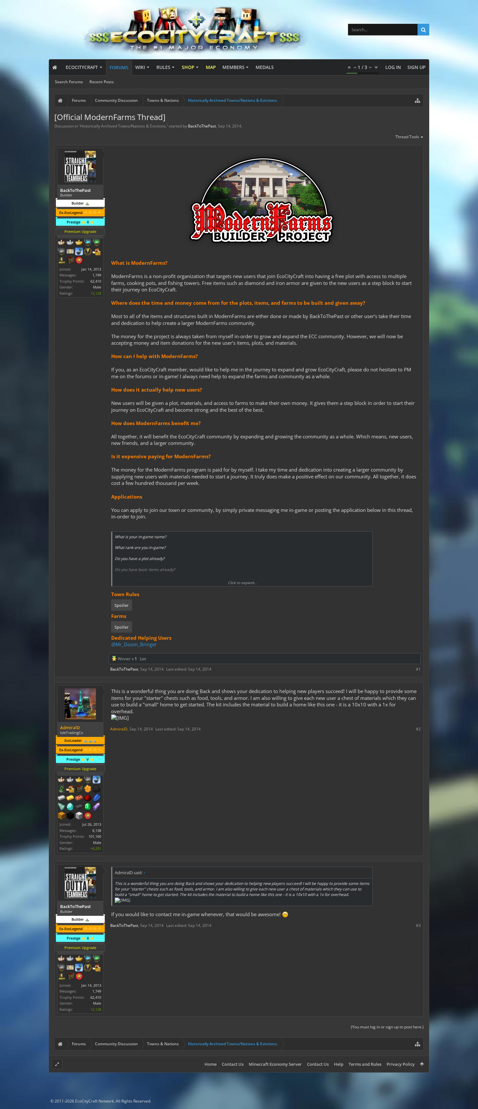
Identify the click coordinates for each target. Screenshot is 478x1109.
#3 (418, 925)
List (143, 658)
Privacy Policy (401, 1064)
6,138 (96, 830)
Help (338, 1064)
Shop (188, 67)
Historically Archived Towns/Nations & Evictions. (123, 126)
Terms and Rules (365, 1064)
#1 (418, 669)
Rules (163, 67)
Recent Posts (101, 82)
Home (211, 1064)
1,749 (96, 275)
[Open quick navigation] (417, 100)
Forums (119, 67)
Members (233, 67)
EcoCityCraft (82, 67)
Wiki (140, 67)
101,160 (94, 836)
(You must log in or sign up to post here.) (387, 1027)
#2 (418, 729)
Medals (265, 67)
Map (211, 67)
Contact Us (233, 1064)
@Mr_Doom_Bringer (134, 644)
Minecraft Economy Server (275, 1064)
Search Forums (69, 82)
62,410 (95, 281)
